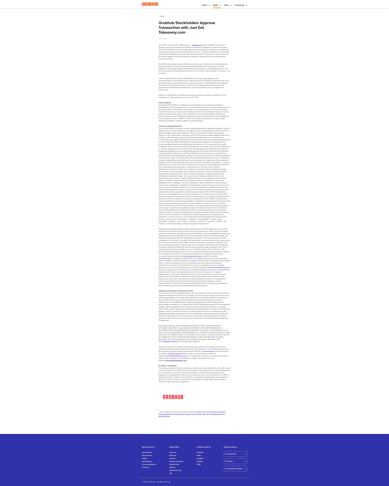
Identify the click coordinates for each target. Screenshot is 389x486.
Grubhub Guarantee (176, 461)
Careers (144, 458)
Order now (172, 452)
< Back (161, 16)
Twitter (199, 455)
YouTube (199, 461)
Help (170, 473)
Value (226, 5)
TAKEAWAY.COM (168, 341)
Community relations (149, 464)
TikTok (199, 464)
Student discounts (175, 470)
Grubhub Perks (174, 464)
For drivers (229, 461)
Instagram (200, 458)
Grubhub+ (172, 458)
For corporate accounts (234, 469)
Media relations (147, 461)
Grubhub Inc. (197, 45)
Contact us (145, 467)
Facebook (200, 452)
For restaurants (230, 454)
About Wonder (147, 455)
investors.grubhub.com (192, 256)
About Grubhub (147, 452)
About (204, 5)
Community (239, 5)
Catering (172, 467)
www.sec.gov (166, 258)
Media (215, 5)
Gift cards (172, 455)
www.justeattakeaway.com (219, 267)
